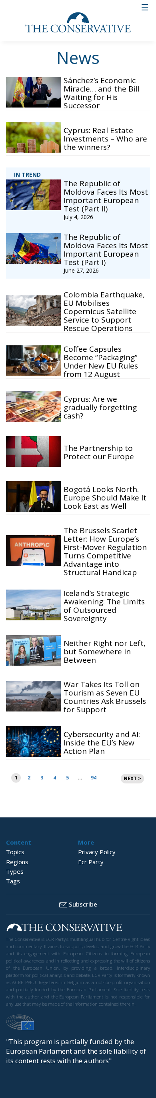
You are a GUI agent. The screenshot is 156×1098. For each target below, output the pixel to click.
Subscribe (83, 904)
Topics (15, 852)
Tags (13, 881)
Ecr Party (91, 862)
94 (93, 777)
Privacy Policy (97, 852)
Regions (17, 862)
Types (15, 871)
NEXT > (132, 778)
